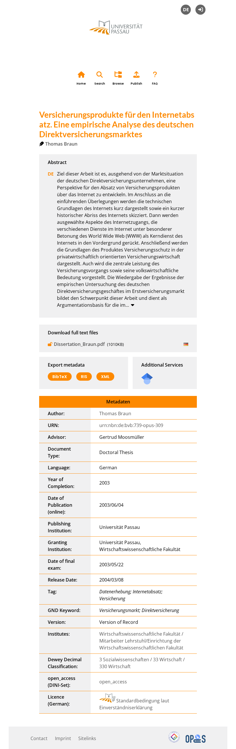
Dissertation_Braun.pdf (79, 344)
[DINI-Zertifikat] (174, 741)
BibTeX (59, 377)
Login (200, 10)
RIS (84, 377)
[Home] (118, 34)
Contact (39, 738)
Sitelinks (87, 738)
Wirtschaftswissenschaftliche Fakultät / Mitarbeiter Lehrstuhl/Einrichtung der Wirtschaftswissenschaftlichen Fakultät (141, 641)
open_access (113, 682)
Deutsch (186, 10)
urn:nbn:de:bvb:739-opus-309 (131, 425)
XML (105, 377)
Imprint (63, 738)
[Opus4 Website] (195, 741)
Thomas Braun (61, 144)
